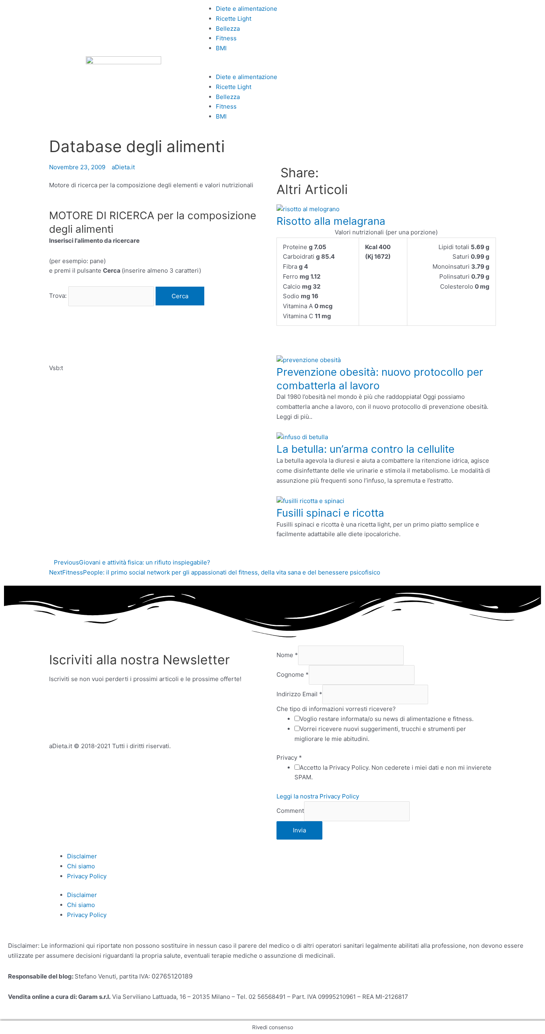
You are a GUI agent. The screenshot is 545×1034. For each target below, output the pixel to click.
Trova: (58, 296)
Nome (287, 655)
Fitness (226, 38)
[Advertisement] (142, 338)
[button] (272, 67)
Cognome (292, 674)
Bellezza (228, 28)
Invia (299, 830)
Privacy (289, 757)
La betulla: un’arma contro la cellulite (365, 449)
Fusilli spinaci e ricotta (330, 513)
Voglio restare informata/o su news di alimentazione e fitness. (387, 719)
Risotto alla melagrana (330, 221)
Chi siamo (81, 866)
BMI (221, 48)
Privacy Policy (87, 876)
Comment (290, 811)
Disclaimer (82, 856)
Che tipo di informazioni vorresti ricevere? (336, 709)
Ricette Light (233, 18)
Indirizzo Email (299, 694)
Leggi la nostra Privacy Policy (317, 796)
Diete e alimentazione (246, 8)
